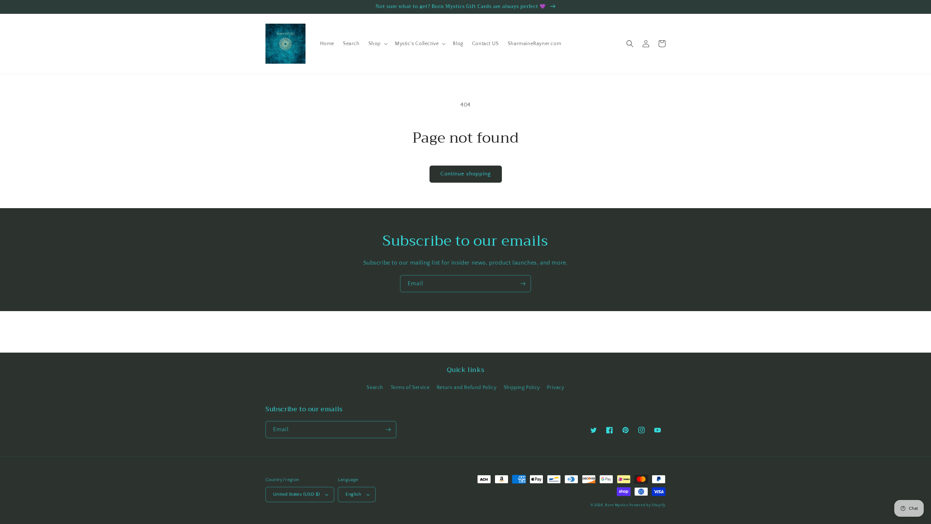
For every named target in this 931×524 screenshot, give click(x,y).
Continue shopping (465, 174)
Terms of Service (410, 387)
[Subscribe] (523, 283)
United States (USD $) (296, 494)
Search (375, 387)
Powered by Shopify (647, 505)
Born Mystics (616, 505)
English (353, 494)
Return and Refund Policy (466, 387)
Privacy (555, 387)
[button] (377, 43)
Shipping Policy (522, 387)
